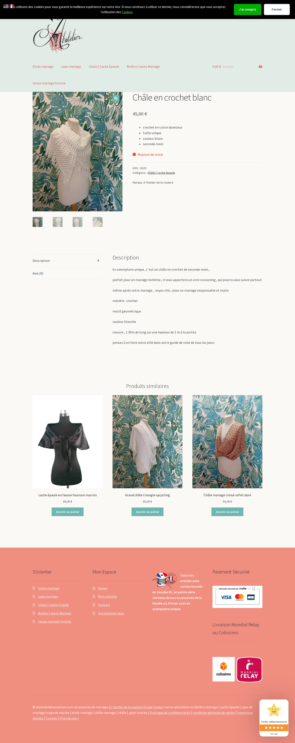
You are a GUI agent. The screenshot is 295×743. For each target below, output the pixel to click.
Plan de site (68, 718)
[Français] (11, 6)
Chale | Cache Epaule (104, 66)
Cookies (127, 12)
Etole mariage (43, 66)
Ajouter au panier (67, 512)
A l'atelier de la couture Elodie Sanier (136, 707)
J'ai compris (247, 9)
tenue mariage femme (49, 83)
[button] (116, 98)
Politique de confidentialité (170, 712)
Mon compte (107, 596)
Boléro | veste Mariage (143, 66)
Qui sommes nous (111, 613)
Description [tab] (41, 260)
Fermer (277, 9)
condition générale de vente (214, 712)
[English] (6, 6)
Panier (103, 588)
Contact (104, 605)
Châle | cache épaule (161, 173)
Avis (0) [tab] (38, 273)
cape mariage (71, 66)
